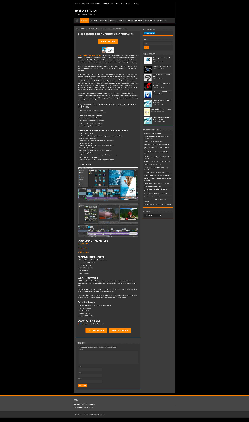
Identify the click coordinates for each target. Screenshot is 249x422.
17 (164, 121)
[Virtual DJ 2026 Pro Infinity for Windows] (148, 86)
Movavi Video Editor (84, 244)
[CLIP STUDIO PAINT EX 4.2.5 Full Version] (148, 77)
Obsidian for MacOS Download (152, 164)
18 (163, 111)
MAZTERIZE (87, 11)
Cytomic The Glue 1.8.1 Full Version (154, 197)
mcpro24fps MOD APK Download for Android (156, 172)
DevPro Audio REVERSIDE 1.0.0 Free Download (157, 204)
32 (162, 78)
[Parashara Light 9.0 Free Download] (147, 112)
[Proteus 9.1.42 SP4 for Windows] (148, 69)
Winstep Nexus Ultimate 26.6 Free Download (156, 183)
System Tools (148, 20)
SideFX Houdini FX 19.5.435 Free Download (156, 175)
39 (163, 68)
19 (162, 104)
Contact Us (106, 3)
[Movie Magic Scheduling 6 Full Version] (148, 60)
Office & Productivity (160, 20)
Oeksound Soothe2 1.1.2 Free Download (155, 194)
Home (77, 20)
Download (80, 324)
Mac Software (94, 20)
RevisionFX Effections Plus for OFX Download (157, 161)
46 (162, 61)
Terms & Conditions (96, 3)
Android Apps (103, 20)
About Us (77, 3)
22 (164, 95)
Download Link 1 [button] (96, 330)
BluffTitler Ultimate (83, 248)
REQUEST (128, 3)
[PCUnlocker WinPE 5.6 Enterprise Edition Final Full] (148, 94)
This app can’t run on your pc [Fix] (83, 407)
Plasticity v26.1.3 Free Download (153, 141)
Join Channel (149, 33)
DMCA (112, 3)
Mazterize (135, 3)
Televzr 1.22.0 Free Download (152, 186)
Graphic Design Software (135, 20)
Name (79, 366)
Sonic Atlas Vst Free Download (152, 133)
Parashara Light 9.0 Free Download (161, 109)
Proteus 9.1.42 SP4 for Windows (162, 66)
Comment (81, 349)
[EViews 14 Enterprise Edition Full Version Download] (148, 120)
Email (79, 372)
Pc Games (113, 20)
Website (80, 378)
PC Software (84, 20)
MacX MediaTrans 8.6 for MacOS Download (156, 144)
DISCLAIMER (120, 3)
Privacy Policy (85, 3)
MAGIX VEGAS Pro (83, 252)
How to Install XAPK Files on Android (84, 404)
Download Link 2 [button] (120, 330)
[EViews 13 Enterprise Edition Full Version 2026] (148, 103)
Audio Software (122, 20)
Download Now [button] (108, 41)
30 (163, 87)
